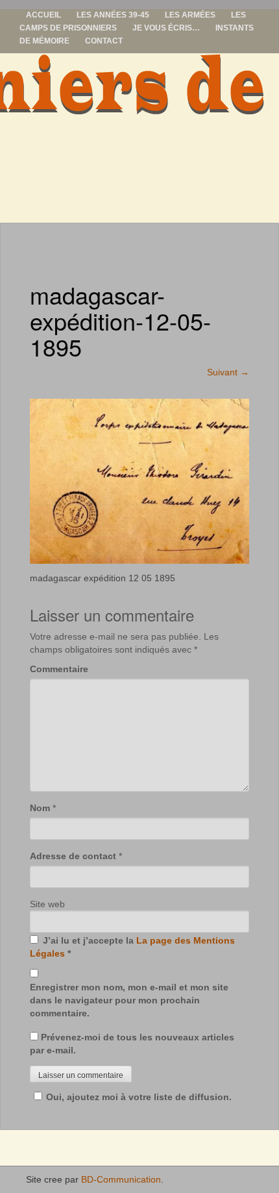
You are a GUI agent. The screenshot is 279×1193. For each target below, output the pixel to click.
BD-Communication (121, 1179)
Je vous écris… (166, 27)
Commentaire (59, 669)
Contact (104, 40)
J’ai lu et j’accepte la (132, 947)
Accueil (43, 14)
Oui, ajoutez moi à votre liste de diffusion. (139, 1097)
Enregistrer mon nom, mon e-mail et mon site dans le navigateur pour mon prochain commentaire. (129, 1000)
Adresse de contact (73, 856)
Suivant (228, 372)
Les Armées (190, 14)
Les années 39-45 (113, 14)
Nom (40, 808)
